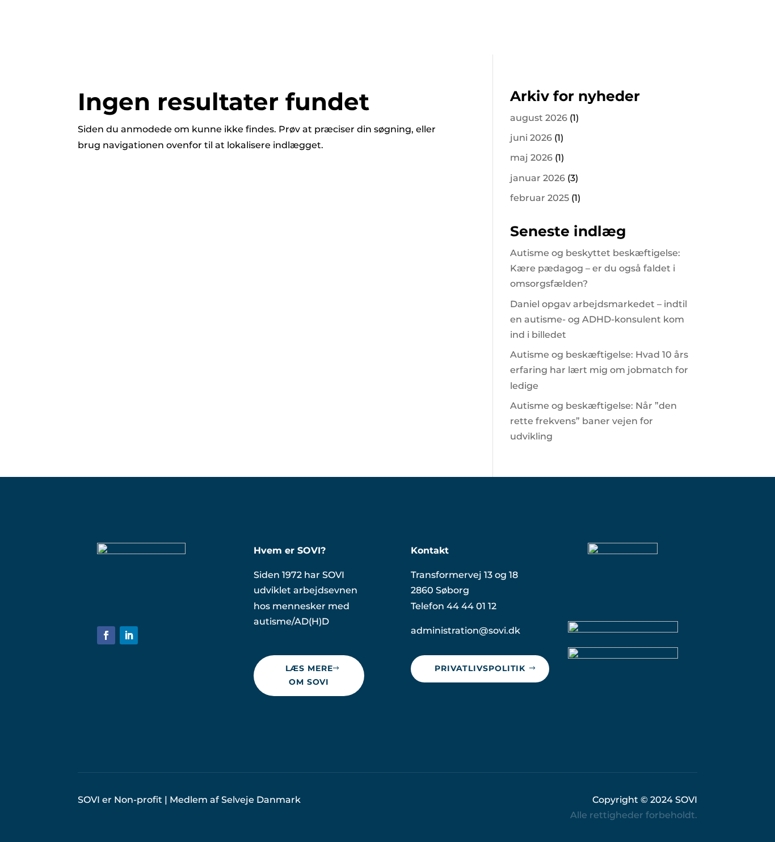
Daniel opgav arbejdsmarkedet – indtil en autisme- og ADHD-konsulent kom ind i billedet (598, 319)
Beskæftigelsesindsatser (289, 27)
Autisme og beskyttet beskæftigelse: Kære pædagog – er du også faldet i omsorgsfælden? (595, 268)
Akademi (590, 27)
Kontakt (676, 27)
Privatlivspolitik (480, 668)
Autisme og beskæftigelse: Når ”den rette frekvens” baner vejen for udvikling (593, 421)
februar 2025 (539, 197)
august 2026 (538, 117)
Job (635, 27)
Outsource (527, 27)
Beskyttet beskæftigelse (426, 27)
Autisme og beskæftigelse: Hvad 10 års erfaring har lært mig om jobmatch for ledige (599, 370)
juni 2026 (531, 137)
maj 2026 (531, 157)
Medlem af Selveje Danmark (235, 799)
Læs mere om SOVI (309, 675)
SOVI (686, 799)
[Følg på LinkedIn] (129, 635)
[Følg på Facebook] (106, 635)
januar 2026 (537, 178)
